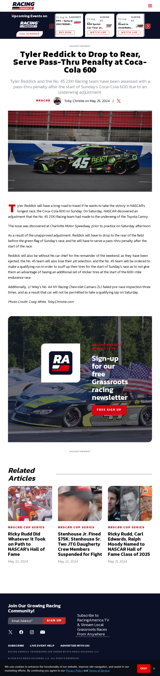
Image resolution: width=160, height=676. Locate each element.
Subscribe (16, 645)
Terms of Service (99, 670)
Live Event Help (42, 645)
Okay (143, 668)
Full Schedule (30, 34)
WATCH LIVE (98, 32)
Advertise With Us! (74, 645)
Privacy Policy (74, 670)
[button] (147, 26)
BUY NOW (65, 32)
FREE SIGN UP (109, 410)
